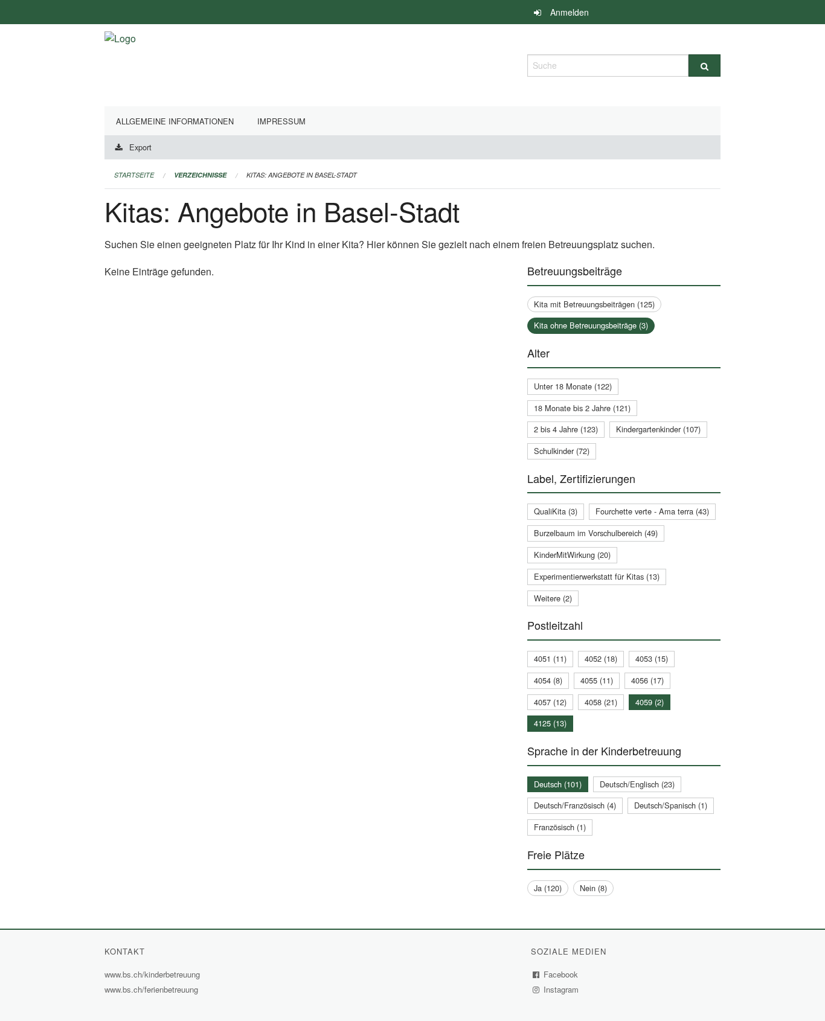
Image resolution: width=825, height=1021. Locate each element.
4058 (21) (601, 702)
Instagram (561, 989)
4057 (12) (550, 702)
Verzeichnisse (200, 174)
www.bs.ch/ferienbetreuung (152, 989)
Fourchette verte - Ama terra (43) (652, 511)
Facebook (561, 974)
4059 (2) (649, 702)
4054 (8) (548, 680)
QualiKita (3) (555, 511)
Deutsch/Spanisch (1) (670, 805)
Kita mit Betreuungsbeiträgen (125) (594, 304)
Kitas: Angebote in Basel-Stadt (301, 174)
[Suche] (705, 65)
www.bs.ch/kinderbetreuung (153, 974)
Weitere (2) (553, 598)
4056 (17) (647, 680)
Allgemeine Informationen (175, 121)
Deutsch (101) (558, 784)
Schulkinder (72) (561, 450)
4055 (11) (596, 680)
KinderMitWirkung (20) (572, 554)
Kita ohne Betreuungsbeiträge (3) (591, 325)
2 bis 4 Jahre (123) (566, 429)
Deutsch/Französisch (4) (575, 805)
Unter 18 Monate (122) (573, 386)
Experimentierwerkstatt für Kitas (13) (597, 576)
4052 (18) (601, 658)
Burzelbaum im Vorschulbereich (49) (596, 533)
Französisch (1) (560, 827)
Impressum (281, 121)
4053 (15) (651, 658)
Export (140, 147)
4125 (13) (550, 723)
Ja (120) (548, 888)
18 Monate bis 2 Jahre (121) (582, 408)
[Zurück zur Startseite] (120, 64)
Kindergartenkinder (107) (658, 429)
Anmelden (569, 12)
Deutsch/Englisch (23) (637, 784)
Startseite (134, 174)
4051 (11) (550, 658)
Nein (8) (593, 888)
